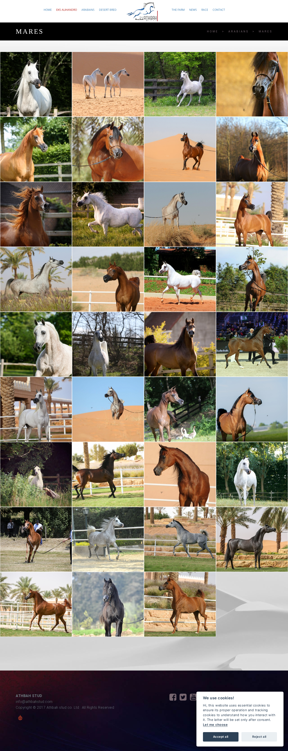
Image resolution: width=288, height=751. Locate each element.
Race (204, 10)
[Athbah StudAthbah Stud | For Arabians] (144, 13)
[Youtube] (195, 698)
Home (48, 10)
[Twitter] (185, 698)
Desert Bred (108, 10)
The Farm (178, 10)
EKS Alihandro (66, 10)
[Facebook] (174, 698)
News (193, 10)
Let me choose (215, 724)
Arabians (87, 10)
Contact (219, 10)
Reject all (259, 736)
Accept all (220, 736)
